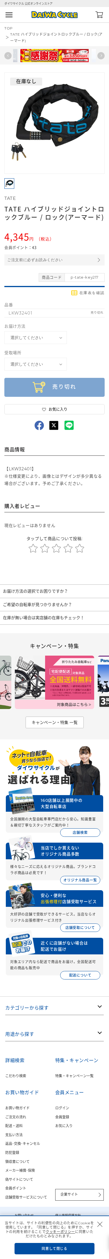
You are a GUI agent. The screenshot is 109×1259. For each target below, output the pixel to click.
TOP (8, 28)
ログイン (62, 1108)
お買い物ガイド (17, 1108)
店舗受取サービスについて (26, 1197)
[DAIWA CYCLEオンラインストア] (54, 15)
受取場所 (12, 352)
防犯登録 (12, 1152)
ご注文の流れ (15, 1117)
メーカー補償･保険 (20, 1170)
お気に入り (64, 1126)
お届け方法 (15, 326)
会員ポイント (15, 1188)
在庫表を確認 (92, 293)
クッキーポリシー (60, 1232)
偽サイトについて (19, 1179)
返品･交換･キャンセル (22, 1143)
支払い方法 (14, 1135)
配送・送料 (14, 1126)
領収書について (17, 1162)
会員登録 (62, 1117)
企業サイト (69, 1194)
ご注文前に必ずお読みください (35, 260)
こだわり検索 (15, 1076)
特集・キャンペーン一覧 (74, 1076)
